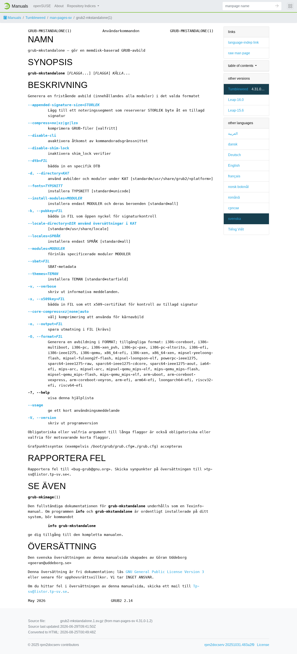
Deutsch (234, 155)
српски (233, 208)
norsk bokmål (238, 187)
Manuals (14, 18)
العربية (233, 133)
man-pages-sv (61, 18)
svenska (234, 219)
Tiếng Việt (236, 229)
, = (48, 173)
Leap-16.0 (236, 100)
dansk (232, 144)
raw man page (239, 53)
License (263, 645)
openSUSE (42, 6)
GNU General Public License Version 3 (165, 572)
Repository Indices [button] (82, 6)
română (234, 197)
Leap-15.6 (236, 110)
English (234, 165)
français (234, 176)
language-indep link (243, 42)
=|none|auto (58, 312)
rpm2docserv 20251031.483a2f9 (229, 645)
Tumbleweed (35, 18)
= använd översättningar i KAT (82, 223)
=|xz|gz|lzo (53, 123)
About (58, 6)
